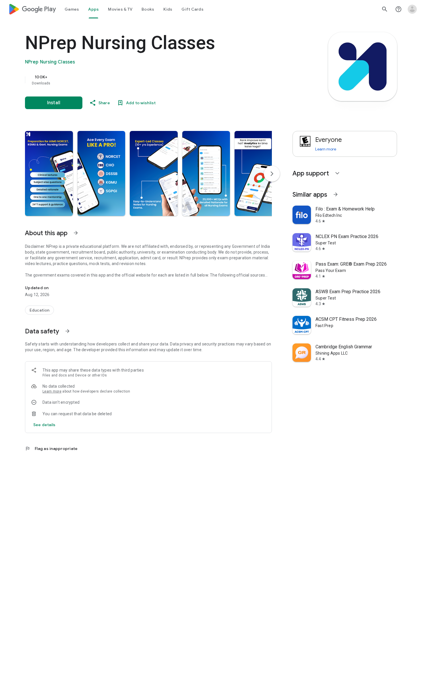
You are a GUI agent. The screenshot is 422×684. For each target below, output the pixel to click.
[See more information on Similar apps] (335, 194)
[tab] (72, 9)
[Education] (39, 310)
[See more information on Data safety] (67, 331)
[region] (140, 80)
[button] (49, 173)
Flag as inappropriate (51, 448)
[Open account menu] (412, 9)
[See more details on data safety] (44, 425)
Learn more (51, 391)
